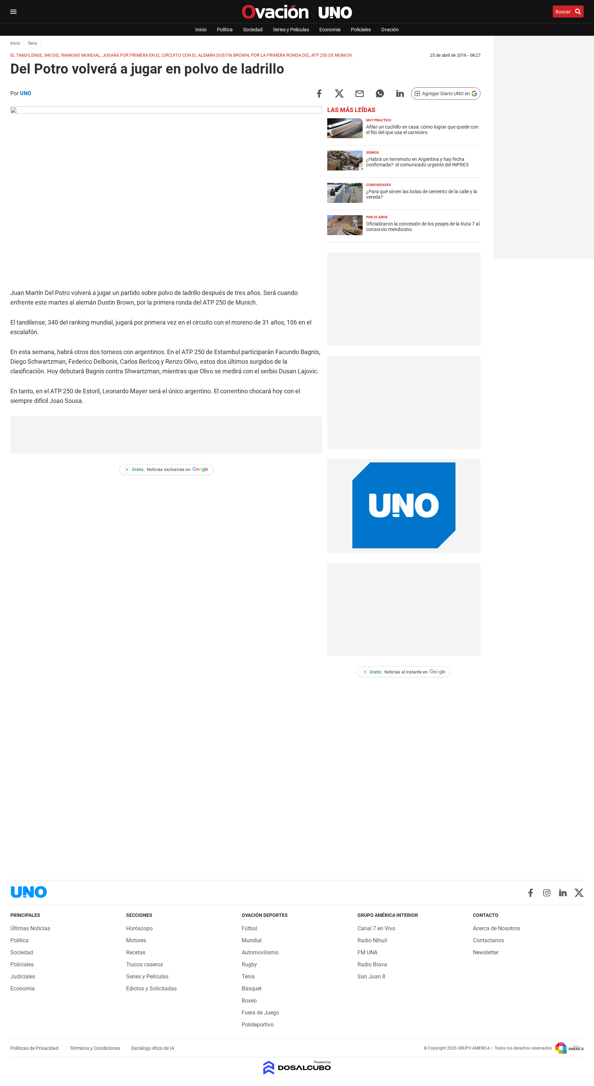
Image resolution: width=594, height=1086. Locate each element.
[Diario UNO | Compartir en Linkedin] (400, 93)
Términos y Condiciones (95, 1048)
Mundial (252, 940)
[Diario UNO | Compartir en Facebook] (319, 93)
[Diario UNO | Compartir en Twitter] (339, 93)
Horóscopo (139, 928)
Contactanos (488, 940)
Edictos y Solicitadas (151, 988)
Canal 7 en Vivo (376, 928)
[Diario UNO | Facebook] (530, 893)
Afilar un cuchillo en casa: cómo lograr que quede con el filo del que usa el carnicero (422, 129)
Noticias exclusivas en (158, 469)
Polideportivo (258, 1024)
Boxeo (249, 1000)
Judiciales (22, 976)
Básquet (252, 988)
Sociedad (253, 29)
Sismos (372, 152)
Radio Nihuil (372, 940)
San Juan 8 (371, 976)
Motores (136, 940)
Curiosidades (378, 185)
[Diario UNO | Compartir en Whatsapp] (380, 93)
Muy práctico (378, 120)
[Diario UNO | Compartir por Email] (359, 93)
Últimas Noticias (30, 928)
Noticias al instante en (396, 671)
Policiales (361, 29)
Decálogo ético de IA (152, 1048)
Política (225, 29)
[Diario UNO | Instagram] (546, 893)
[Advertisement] (166, 434)
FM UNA (367, 952)
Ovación (390, 29)
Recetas (135, 952)
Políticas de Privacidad (34, 1048)
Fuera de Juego (260, 1012)
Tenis (248, 976)
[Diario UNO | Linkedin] (563, 893)
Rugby (249, 964)
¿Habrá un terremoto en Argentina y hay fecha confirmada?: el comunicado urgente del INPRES (417, 161)
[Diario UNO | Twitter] (579, 893)
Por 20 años (376, 217)
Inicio (201, 29)
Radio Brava (372, 964)
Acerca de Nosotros (496, 928)
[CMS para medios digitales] (297, 1068)
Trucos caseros (144, 964)
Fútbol (249, 928)
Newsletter (485, 952)
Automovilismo (260, 952)
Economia (330, 29)
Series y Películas (291, 29)
